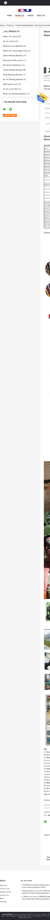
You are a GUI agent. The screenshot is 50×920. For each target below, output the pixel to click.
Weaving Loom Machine (12, 46)
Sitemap (3, 902)
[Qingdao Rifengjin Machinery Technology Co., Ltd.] (25, 10)
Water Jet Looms (10, 36)
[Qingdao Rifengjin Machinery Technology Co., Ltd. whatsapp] (12, 109)
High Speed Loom (10, 84)
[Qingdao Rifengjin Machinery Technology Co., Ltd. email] (6, 109)
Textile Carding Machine (24, 25)
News (2, 898)
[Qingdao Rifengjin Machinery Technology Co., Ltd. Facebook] (5, 2)
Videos (30, 16)
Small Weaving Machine (12, 75)
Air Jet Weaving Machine (13, 79)
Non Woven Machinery (12, 65)
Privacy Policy (7, 914)
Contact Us (4, 895)
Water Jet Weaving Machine (14, 94)
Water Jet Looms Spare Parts (15, 51)
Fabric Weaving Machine (13, 55)
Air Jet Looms (8, 41)
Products (19, 16)
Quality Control (5, 892)
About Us (41, 16)
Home (9, 16)
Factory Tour (5, 889)
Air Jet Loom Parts (10, 89)
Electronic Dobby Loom (12, 60)
